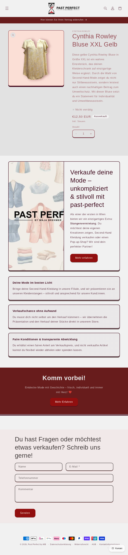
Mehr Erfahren (64, 402)
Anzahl (75, 127)
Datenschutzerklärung (60, 544)
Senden (25, 513)
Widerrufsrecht (81, 544)
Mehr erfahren (84, 258)
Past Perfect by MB (37, 544)
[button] (6, 8)
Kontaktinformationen (109, 544)
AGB (94, 544)
